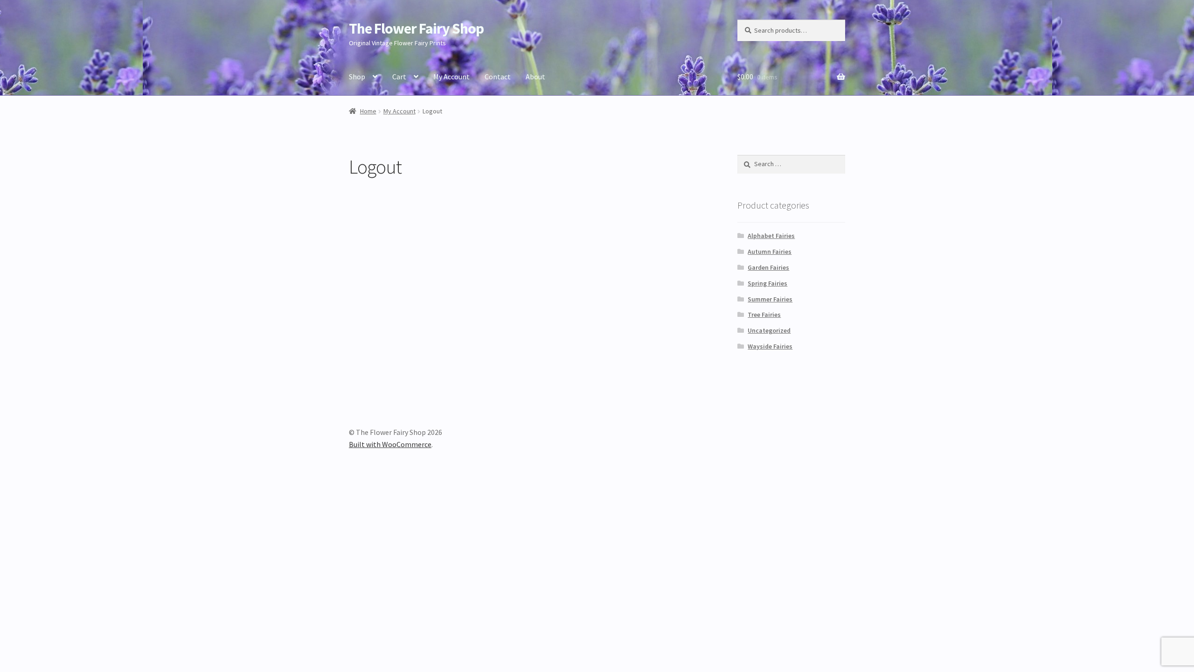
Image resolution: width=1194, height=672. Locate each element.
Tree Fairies (764, 314)
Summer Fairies (770, 299)
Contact (498, 76)
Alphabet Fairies (771, 235)
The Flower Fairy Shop (416, 28)
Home (368, 111)
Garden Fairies (768, 267)
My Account (451, 76)
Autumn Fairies (769, 251)
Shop (357, 76)
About (535, 76)
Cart (399, 76)
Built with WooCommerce (390, 444)
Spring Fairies (767, 283)
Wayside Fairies (770, 346)
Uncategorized (769, 330)
